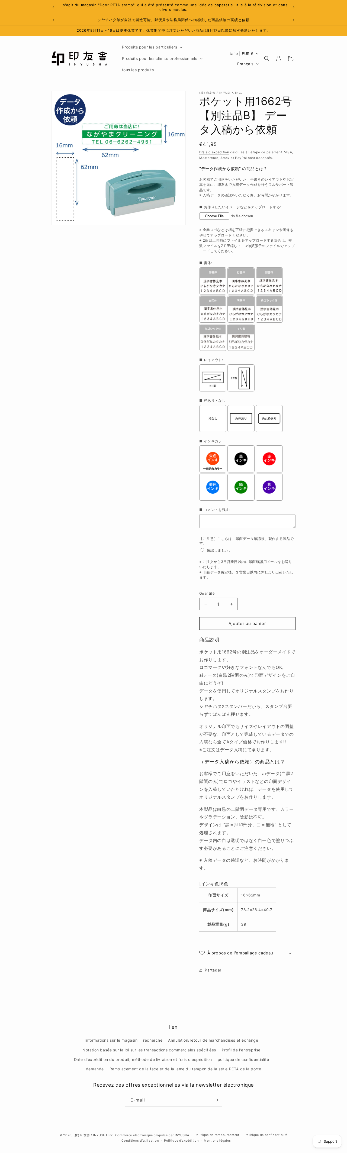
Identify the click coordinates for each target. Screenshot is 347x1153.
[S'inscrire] (216, 1100)
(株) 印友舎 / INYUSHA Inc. (93, 1135)
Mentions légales (217, 1140)
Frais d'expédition (214, 152)
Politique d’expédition (181, 1140)
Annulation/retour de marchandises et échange (213, 1040)
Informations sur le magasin (111, 1040)
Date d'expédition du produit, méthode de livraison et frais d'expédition (143, 1059)
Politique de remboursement (217, 1135)
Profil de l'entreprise (241, 1050)
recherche (152, 1040)
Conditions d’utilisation (140, 1140)
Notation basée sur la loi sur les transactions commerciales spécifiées (149, 1050)
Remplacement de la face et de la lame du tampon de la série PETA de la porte (185, 1069)
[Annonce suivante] (294, 7)
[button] (152, 47)
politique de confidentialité (243, 1059)
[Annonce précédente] (53, 7)
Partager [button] (213, 970)
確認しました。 (219, 550)
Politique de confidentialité (266, 1135)
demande (95, 1069)
